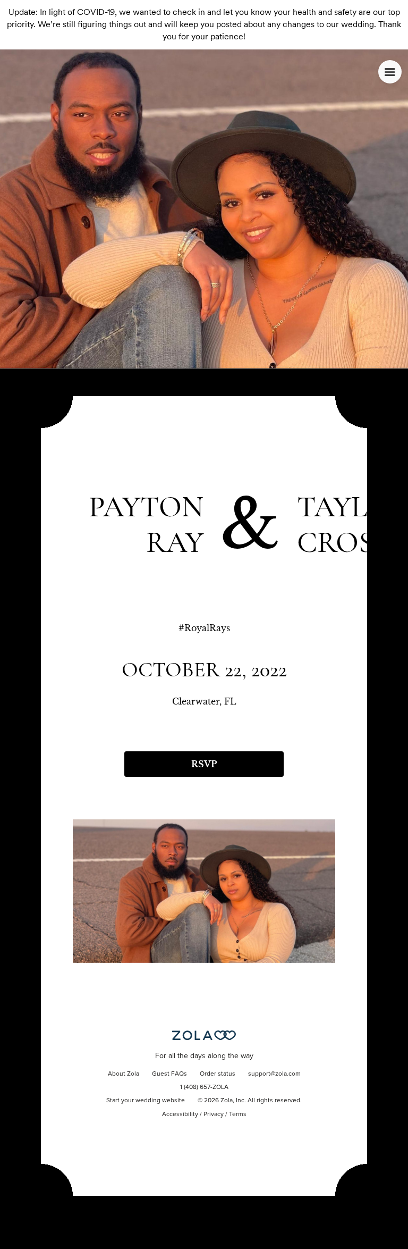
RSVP (204, 764)
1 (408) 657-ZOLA (204, 1087)
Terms (237, 1114)
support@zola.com (274, 1074)
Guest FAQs (169, 1074)
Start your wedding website (145, 1100)
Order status (217, 1074)
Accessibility (180, 1114)
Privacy (213, 1114)
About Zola (123, 1074)
